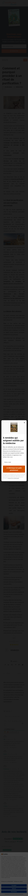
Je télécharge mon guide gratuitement (14, 469)
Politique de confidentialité (13, 478)
